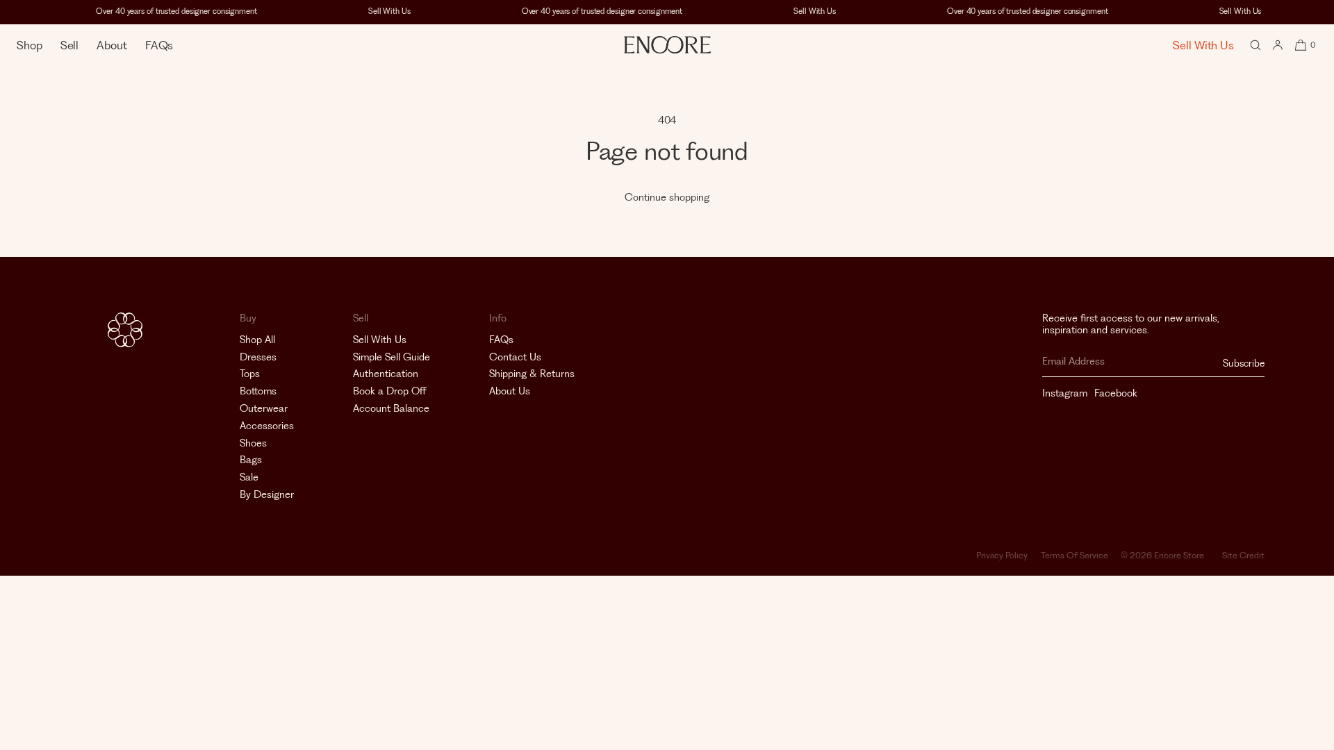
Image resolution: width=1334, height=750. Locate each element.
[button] (1255, 44)
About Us (509, 391)
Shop (29, 45)
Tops (250, 373)
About (112, 45)
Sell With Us (384, 11)
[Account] (1277, 44)
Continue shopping (667, 197)
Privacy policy (1002, 555)
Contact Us (515, 357)
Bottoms (258, 391)
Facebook (1115, 393)
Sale (249, 477)
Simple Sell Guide (391, 357)
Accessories (267, 425)
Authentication (385, 373)
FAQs (159, 45)
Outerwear (264, 408)
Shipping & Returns (532, 373)
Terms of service (1074, 555)
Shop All (257, 339)
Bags (251, 459)
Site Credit (1243, 555)
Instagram (1064, 393)
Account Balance (391, 408)
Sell (69, 45)
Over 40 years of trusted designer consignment (171, 11)
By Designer (267, 494)
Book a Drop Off (390, 391)
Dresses (258, 357)
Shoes (253, 443)
